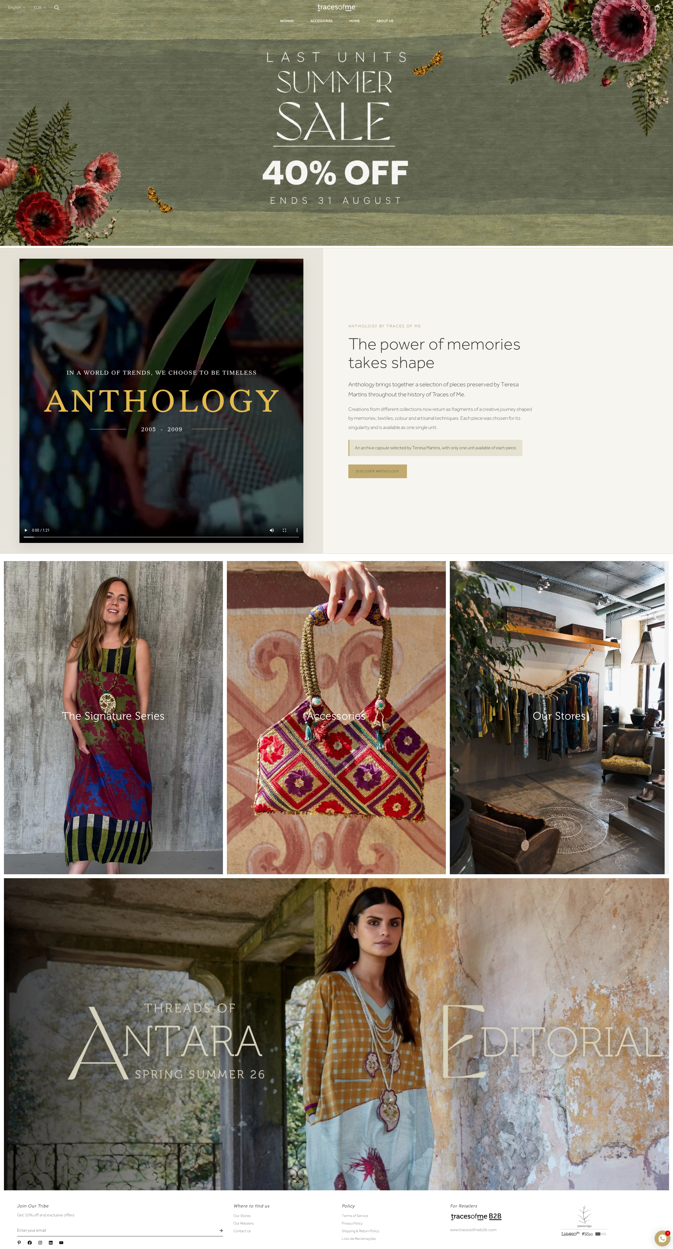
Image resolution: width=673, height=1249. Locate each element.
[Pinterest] (19, 1243)
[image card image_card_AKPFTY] (336, 717)
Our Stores (242, 1215)
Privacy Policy (352, 1223)
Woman (287, 21)
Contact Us (242, 1231)
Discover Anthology (377, 471)
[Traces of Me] (336, 7)
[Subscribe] (217, 1230)
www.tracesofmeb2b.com (473, 1229)
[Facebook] (30, 1243)
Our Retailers (243, 1223)
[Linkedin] (51, 1243)
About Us (384, 21)
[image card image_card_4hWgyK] (559, 717)
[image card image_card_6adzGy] (113, 717)
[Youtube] (61, 1243)
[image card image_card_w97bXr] (336, 1034)
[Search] (57, 7)
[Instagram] (40, 1243)
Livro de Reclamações (359, 1238)
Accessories (321, 21)
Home (354, 21)
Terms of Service (355, 1215)
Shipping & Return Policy (360, 1231)
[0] (657, 8)
